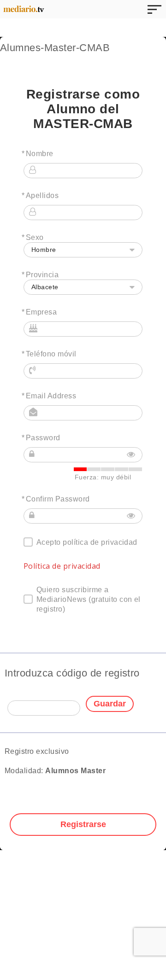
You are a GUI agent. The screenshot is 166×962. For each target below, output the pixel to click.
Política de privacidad (62, 566)
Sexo (35, 237)
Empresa (41, 312)
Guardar (110, 703)
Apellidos (42, 195)
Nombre (39, 153)
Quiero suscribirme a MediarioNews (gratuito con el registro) (88, 599)
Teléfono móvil (51, 354)
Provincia (42, 275)
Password (43, 438)
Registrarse (83, 824)
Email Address (51, 396)
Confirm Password (58, 499)
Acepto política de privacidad (86, 542)
